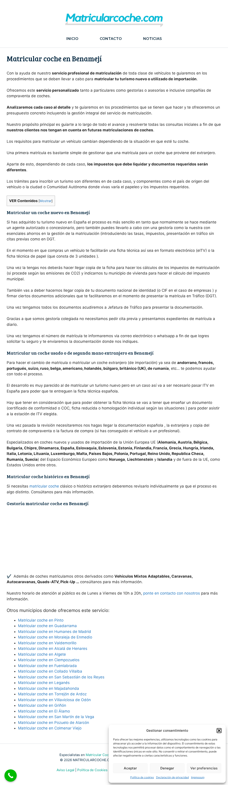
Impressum (197, 777)
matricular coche (44, 486)
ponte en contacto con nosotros (171, 593)
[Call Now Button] (10, 775)
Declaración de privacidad (172, 777)
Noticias (152, 39)
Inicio (72, 39)
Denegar (167, 768)
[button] (219, 730)
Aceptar (130, 768)
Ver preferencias (204, 768)
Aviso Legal (65, 770)
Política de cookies (142, 777)
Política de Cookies (92, 770)
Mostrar (45, 201)
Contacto (111, 39)
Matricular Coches (100, 755)
